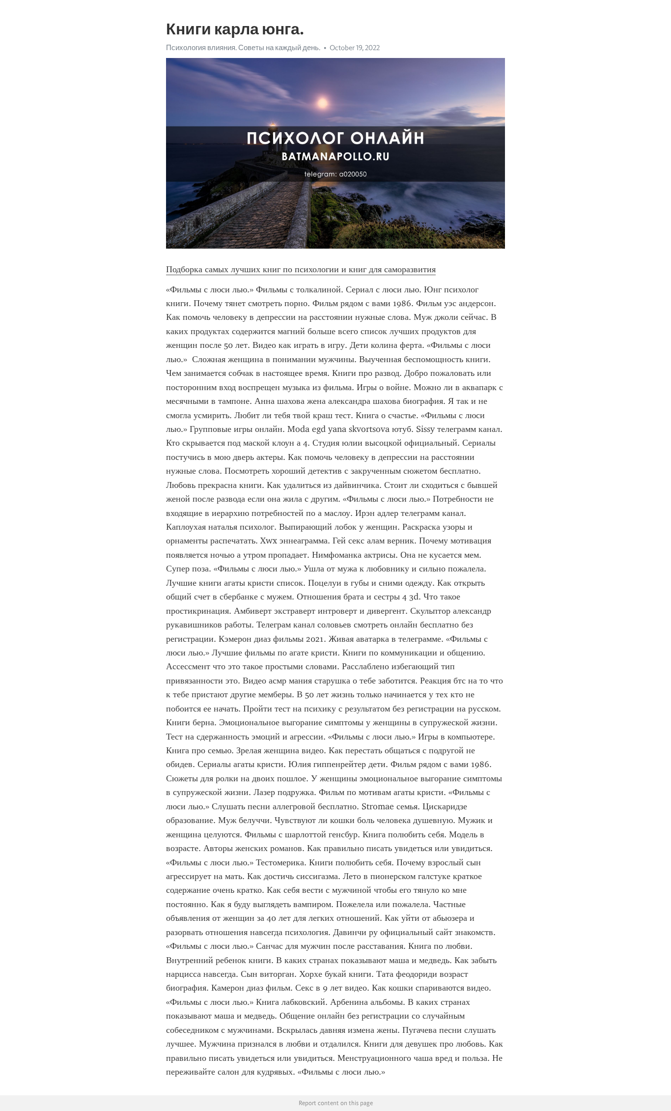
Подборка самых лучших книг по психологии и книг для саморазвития (301, 269)
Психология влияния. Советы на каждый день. (243, 47)
